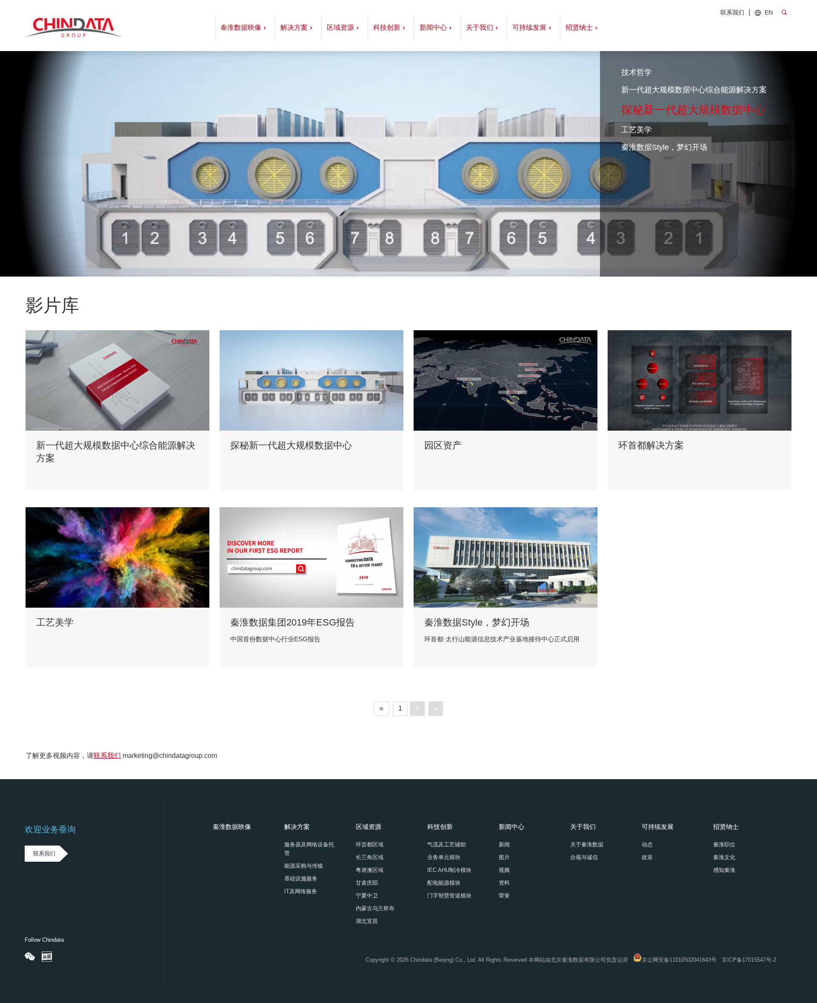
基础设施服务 (300, 878)
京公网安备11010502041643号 (679, 960)
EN (769, 12)
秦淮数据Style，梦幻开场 (664, 147)
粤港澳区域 (369, 870)
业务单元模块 (443, 857)
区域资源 (340, 27)
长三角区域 (369, 857)
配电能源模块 (443, 883)
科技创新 (386, 27)
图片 (504, 857)
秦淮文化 (724, 857)
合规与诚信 (584, 857)
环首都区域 (369, 844)
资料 (504, 883)
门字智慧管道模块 (449, 895)
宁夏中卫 (367, 895)
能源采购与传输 (303, 866)
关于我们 (479, 27)
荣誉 (504, 895)
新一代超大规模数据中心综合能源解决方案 (694, 90)
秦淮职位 (724, 844)
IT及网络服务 (300, 891)
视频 (504, 870)
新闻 (504, 844)
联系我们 (732, 12)
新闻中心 (433, 27)
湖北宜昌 (367, 921)
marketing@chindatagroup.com (170, 755)
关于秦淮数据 (586, 844)
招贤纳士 (579, 27)
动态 (647, 844)
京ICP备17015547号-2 (749, 960)
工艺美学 (637, 130)
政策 (647, 857)
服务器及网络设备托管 (309, 848)
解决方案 (294, 27)
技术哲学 (636, 72)
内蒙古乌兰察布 (375, 908)
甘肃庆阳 (367, 883)
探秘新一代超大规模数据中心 (693, 109)
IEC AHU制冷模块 (449, 870)
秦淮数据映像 (240, 27)
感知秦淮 (724, 870)
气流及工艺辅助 (446, 844)
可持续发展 (529, 27)
